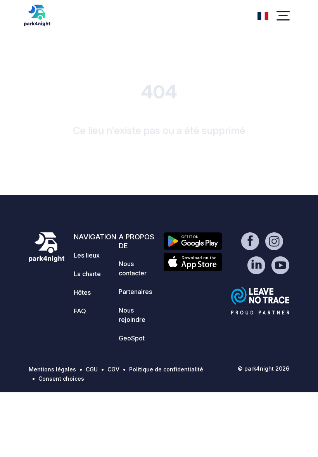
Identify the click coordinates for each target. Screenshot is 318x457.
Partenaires (135, 292)
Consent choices (61, 378)
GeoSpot (132, 338)
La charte (87, 274)
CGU (92, 369)
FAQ (80, 311)
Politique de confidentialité (166, 369)
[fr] (263, 15)
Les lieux (87, 255)
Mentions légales (52, 369)
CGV (113, 369)
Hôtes (82, 292)
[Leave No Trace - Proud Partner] (260, 300)
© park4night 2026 (263, 368)
